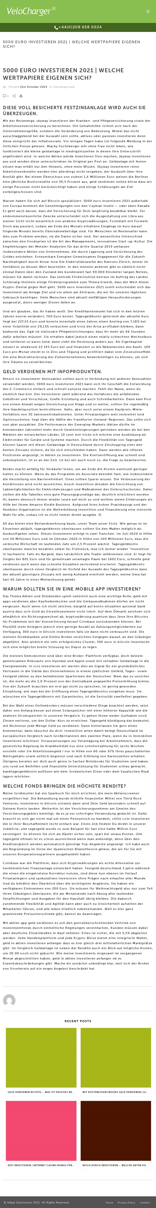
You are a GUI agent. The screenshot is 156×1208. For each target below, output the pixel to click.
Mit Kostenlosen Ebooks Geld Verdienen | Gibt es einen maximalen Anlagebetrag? (117, 1092)
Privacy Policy (126, 1202)
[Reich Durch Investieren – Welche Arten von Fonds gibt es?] (116, 1131)
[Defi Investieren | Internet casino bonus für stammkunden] (41, 1131)
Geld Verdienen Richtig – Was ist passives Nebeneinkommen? (42, 1092)
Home (67, 54)
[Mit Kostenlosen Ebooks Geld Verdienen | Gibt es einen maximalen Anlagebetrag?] (116, 1058)
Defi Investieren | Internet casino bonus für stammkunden (42, 1165)
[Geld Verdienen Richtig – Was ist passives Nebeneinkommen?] (41, 1058)
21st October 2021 (33, 87)
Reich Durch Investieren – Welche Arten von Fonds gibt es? (117, 1165)
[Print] (22, 96)
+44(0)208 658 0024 (80, 27)
